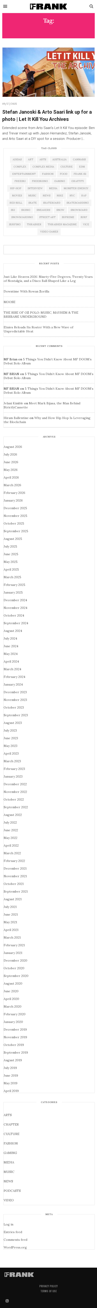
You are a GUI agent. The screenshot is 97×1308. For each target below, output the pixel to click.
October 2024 (14, 615)
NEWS (8, 1181)
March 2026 (12, 485)
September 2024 (16, 623)
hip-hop (15, 188)
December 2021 (15, 868)
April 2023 (11, 753)
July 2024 (10, 638)
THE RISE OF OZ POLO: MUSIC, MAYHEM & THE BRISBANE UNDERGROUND (41, 315)
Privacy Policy (48, 1286)
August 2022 (13, 815)
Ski (13, 210)
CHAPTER (11, 1124)
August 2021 (13, 899)
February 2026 (14, 493)
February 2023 (14, 769)
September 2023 (16, 715)
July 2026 (10, 454)
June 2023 (11, 738)
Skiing (25, 210)
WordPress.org (15, 1247)
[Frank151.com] (48, 6)
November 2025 (15, 516)
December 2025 (15, 508)
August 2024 (13, 631)
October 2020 (14, 968)
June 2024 (11, 646)
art (30, 159)
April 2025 (11, 569)
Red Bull (15, 202)
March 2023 (12, 761)
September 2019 (16, 1052)
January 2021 (13, 953)
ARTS (8, 1115)
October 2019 (14, 1045)
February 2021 (14, 945)
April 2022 (11, 845)
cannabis (79, 159)
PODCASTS (12, 1191)
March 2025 (12, 577)
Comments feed (15, 1240)
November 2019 (15, 1037)
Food (63, 173)
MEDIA (9, 1162)
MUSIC (9, 1172)
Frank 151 (80, 173)
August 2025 (13, 539)
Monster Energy (76, 188)
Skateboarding (78, 202)
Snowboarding (22, 217)
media (53, 188)
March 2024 (12, 669)
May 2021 (10, 922)
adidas (17, 159)
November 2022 (15, 792)
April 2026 (11, 477)
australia (59, 159)
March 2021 (12, 937)
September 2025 (16, 531)
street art (47, 217)
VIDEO (9, 1200)
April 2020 (11, 999)
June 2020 (11, 991)
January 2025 (13, 592)
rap (83, 195)
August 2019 (13, 1060)
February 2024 (14, 677)
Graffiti (77, 181)
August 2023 (13, 723)
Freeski (19, 181)
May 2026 (11, 470)
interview (35, 188)
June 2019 (11, 1075)
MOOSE (9, 302)
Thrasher (34, 224)
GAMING (10, 1153)
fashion (47, 173)
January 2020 (13, 1022)
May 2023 (10, 746)
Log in (8, 1224)
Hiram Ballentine (16, 418)
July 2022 (10, 822)
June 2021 (11, 914)
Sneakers (43, 210)
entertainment (24, 173)
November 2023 (15, 700)
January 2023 (13, 776)
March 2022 (12, 853)
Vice (86, 224)
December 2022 (15, 784)
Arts (42, 159)
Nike (60, 195)
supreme (68, 217)
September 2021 (16, 891)
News (46, 195)
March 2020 (12, 1006)
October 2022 (14, 799)
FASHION (11, 1143)
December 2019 (15, 1029)
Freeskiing (40, 181)
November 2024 (15, 608)
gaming (59, 181)
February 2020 (14, 1014)
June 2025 (11, 554)
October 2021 (14, 884)
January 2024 (13, 684)
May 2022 (10, 838)
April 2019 (11, 1091)
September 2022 (16, 807)
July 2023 (10, 730)
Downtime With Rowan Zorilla (26, 291)
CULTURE (11, 1134)
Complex (20, 166)
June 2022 (11, 830)
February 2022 (14, 861)
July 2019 (10, 1068)
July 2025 (10, 546)
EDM (82, 166)
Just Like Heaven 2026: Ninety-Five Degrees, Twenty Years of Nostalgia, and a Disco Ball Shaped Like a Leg (48, 279)
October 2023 (14, 707)
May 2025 (11, 562)
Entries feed (13, 1232)
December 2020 (15, 960)
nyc (72, 195)
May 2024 (11, 654)
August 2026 (13, 447)
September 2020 (16, 976)
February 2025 (14, 585)
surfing (15, 224)
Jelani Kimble (13, 403)
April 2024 (11, 661)
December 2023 (15, 692)
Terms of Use (48, 1291)
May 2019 (10, 1083)
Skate (32, 202)
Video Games (49, 231)
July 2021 (10, 907)
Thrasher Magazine (62, 224)
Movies (17, 195)
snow (60, 210)
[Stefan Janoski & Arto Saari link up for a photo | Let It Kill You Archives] (48, 72)
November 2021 (15, 876)
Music (32, 195)
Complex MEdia (43, 166)
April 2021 (11, 930)
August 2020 (13, 983)
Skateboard (51, 202)
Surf (84, 217)
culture (66, 166)
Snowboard (79, 210)
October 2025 (14, 523)
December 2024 (15, 600)
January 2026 (13, 500)
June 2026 (11, 462)
